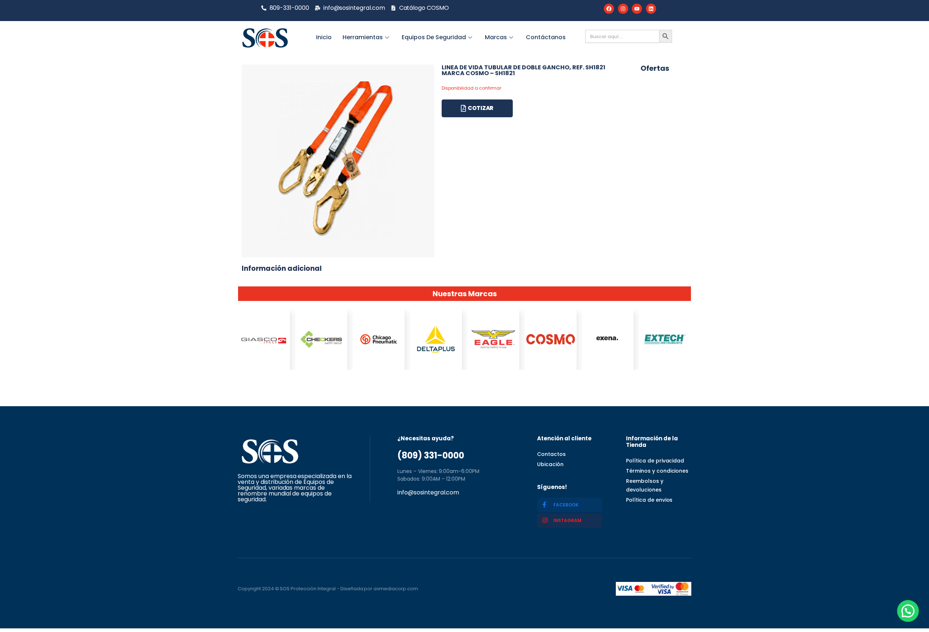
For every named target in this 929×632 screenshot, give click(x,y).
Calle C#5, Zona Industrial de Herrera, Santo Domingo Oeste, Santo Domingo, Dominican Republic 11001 (452, 516)
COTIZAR (481, 108)
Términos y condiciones (657, 470)
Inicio (324, 37)
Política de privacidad (655, 460)
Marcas (496, 37)
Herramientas (363, 37)
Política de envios (649, 499)
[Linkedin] (651, 9)
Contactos (551, 454)
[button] (908, 611)
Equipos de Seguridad (434, 37)
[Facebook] (609, 9)
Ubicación (550, 464)
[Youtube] (637, 9)
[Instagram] (623, 9)
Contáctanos (546, 37)
